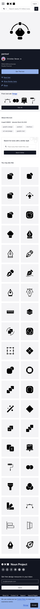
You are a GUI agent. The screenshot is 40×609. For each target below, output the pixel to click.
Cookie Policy (21, 599)
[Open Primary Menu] (3, 4)
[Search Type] (5, 9)
